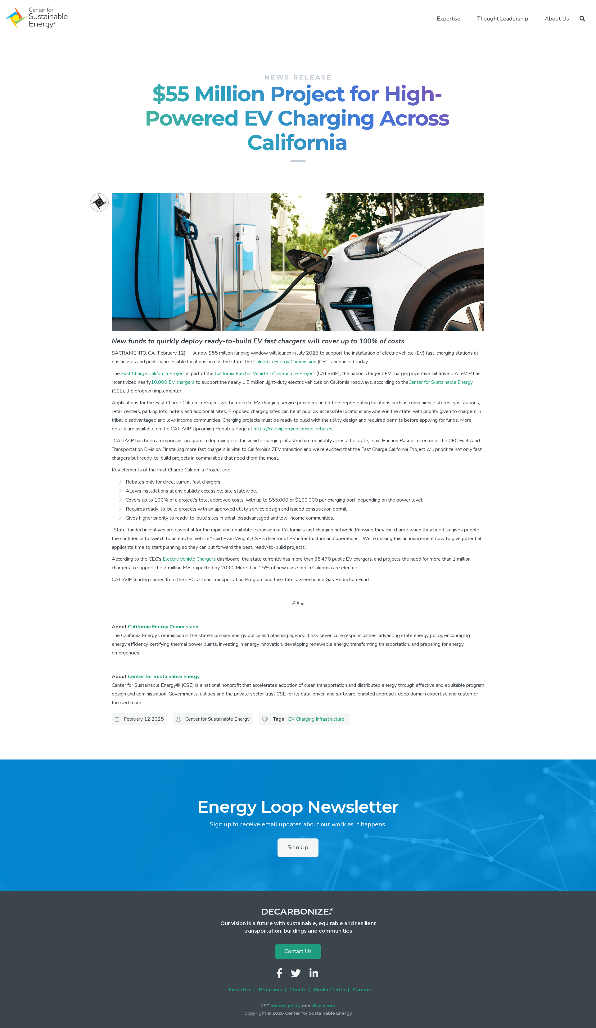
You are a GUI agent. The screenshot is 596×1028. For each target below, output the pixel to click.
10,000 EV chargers (173, 382)
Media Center (329, 989)
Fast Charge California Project (153, 373)
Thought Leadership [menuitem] (502, 18)
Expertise (240, 989)
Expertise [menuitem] (448, 18)
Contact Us (298, 951)
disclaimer (324, 1005)
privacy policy (285, 1005)
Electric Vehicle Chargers (189, 559)
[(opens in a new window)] (280, 975)
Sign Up (298, 847)
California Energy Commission (284, 361)
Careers (362, 989)
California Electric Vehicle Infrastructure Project (265, 373)
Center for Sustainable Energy (441, 382)
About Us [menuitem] (557, 18)
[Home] (39, 18)
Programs (270, 989)
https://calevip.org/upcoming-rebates (293, 428)
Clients (298, 989)
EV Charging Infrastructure (316, 719)
